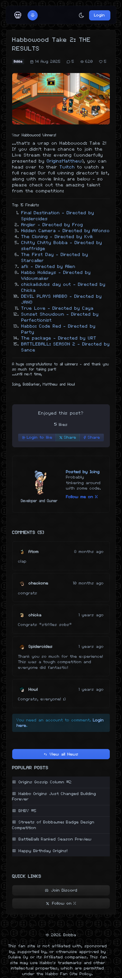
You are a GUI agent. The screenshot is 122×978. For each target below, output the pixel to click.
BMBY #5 (28, 811)
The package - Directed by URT (58, 338)
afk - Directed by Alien (48, 267)
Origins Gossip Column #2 (45, 782)
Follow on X (64, 903)
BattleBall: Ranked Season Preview (55, 839)
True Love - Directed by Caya (57, 308)
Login (99, 15)
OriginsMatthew (64, 161)
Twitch (67, 167)
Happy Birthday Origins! (43, 851)
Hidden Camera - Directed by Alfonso (65, 231)
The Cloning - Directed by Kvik (57, 237)
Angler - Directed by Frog (52, 225)
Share (70, 437)
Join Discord (64, 890)
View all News (64, 754)
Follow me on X (82, 497)
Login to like (39, 437)
